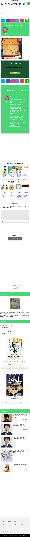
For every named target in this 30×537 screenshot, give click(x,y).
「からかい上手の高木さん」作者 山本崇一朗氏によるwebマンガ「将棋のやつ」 (21, 451)
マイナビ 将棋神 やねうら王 (15, 397)
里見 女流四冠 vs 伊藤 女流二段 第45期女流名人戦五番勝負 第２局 (18, 195)
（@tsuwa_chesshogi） (20, 125)
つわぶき (5, 34)
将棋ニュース (16, 521)
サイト (2, 230)
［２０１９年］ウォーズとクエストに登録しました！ (25, 194)
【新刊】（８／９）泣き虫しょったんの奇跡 (11, 176)
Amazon (7, 367)
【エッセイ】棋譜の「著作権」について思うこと (4, 194)
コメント (3, 209)
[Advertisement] (15, 148)
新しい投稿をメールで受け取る (9, 235)
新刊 (22, 521)
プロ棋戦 (9, 521)
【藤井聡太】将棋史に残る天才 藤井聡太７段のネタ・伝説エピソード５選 (20, 416)
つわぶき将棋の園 (15, 3)
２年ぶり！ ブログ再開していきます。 (11, 194)
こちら (20, 122)
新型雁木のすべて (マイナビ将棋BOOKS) (14, 361)
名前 (2, 221)
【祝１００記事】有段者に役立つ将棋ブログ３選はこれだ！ (20, 465)
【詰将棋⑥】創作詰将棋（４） (4, 175)
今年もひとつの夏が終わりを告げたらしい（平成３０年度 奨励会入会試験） (18, 177)
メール (3, 226)
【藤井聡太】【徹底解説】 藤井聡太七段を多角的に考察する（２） (20, 438)
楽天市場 (21, 367)
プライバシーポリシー (5, 531)
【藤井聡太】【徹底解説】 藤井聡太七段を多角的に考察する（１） (20, 425)
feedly (15, 72)
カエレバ (16, 362)
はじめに (3, 521)
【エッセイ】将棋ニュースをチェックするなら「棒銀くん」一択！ (25, 177)
